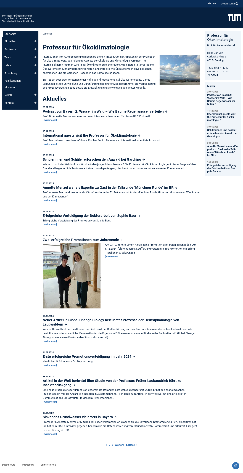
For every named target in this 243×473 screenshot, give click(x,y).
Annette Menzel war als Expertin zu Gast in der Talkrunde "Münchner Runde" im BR (109, 187)
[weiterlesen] (50, 120)
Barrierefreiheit (48, 464)
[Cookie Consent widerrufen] (235, 465)
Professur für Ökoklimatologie (17, 15)
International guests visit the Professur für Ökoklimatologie (90, 135)
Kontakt (9, 102)
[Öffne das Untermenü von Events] (35, 95)
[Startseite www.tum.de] (234, 17)
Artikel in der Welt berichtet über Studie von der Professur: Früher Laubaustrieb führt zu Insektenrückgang (112, 383)
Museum (9, 87)
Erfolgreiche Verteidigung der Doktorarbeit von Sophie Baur (90, 215)
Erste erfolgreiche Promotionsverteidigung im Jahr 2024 (87, 356)
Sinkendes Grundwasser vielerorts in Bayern (78, 417)
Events (8, 94)
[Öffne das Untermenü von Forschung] (35, 73)
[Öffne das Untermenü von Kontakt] (35, 103)
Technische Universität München (18, 21)
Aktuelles (10, 41)
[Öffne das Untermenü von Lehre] (35, 65)
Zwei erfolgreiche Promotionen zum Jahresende (81, 240)
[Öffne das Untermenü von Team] (35, 57)
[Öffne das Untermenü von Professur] (35, 49)
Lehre (7, 65)
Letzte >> (131, 444)
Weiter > (120, 444)
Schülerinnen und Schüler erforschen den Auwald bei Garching (92, 159)
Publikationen (12, 80)
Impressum (28, 464)
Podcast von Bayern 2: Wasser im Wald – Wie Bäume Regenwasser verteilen (104, 111)
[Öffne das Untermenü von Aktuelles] (35, 41)
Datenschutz (8, 464)
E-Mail (214, 75)
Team (7, 57)
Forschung (10, 73)
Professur (10, 49)
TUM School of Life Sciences (16, 18)
